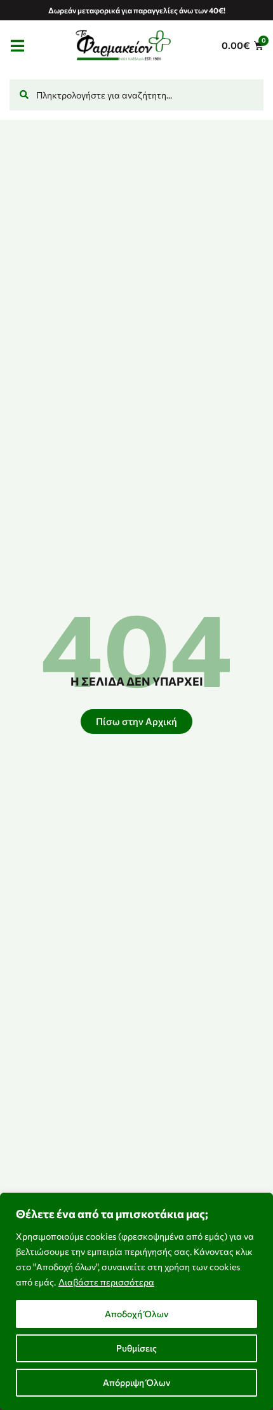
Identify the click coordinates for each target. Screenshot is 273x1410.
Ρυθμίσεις (136, 1348)
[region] (136, 1301)
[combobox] (136, 95)
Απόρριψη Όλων (136, 1382)
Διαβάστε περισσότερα (106, 1282)
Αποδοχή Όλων (136, 1313)
